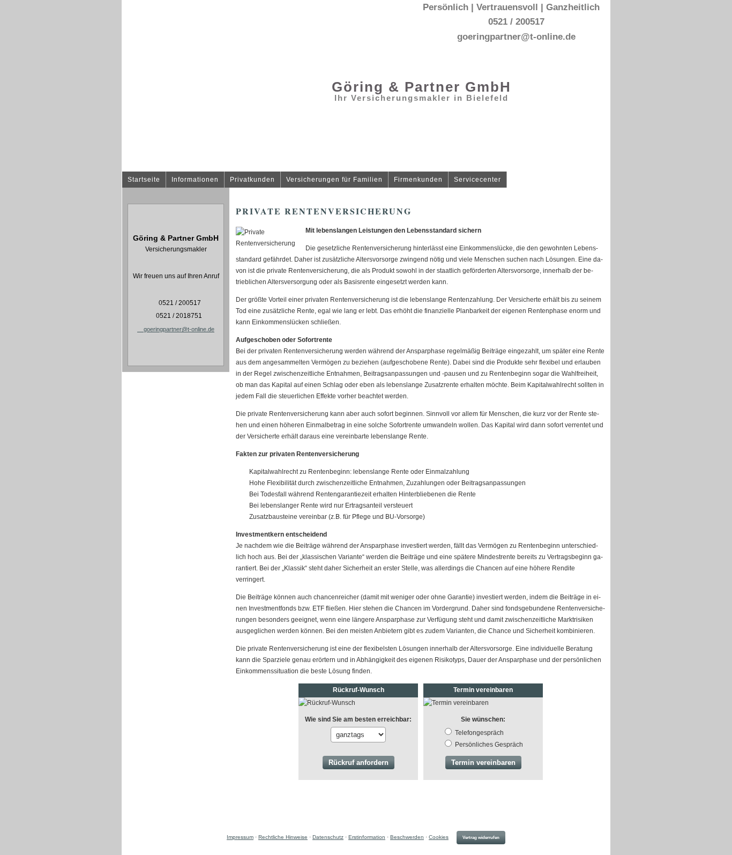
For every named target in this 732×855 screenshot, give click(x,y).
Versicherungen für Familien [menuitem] (334, 179)
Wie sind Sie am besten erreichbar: (358, 719)
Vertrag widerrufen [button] (480, 837)
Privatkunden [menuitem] (252, 179)
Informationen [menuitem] (195, 179)
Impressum (240, 837)
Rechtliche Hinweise (283, 837)
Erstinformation (366, 837)
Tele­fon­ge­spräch (479, 733)
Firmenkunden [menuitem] (418, 179)
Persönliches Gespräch (489, 744)
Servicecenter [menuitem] (477, 179)
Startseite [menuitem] (144, 179)
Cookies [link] (439, 837)
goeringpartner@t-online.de (179, 329)
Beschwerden (407, 837)
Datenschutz (327, 837)
